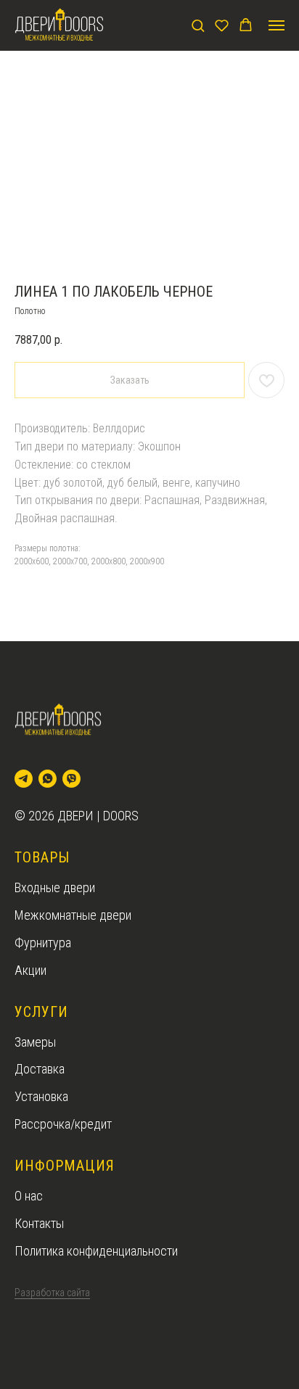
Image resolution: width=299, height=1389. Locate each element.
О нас (29, 1195)
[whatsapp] (47, 779)
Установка (41, 1096)
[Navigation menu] (276, 25)
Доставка (40, 1068)
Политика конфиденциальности (96, 1250)
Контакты (39, 1223)
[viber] (71, 779)
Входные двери (55, 887)
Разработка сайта (52, 1292)
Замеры (35, 1042)
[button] (198, 25)
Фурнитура (43, 942)
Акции (30, 970)
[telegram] (24, 779)
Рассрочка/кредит (63, 1124)
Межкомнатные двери (73, 915)
